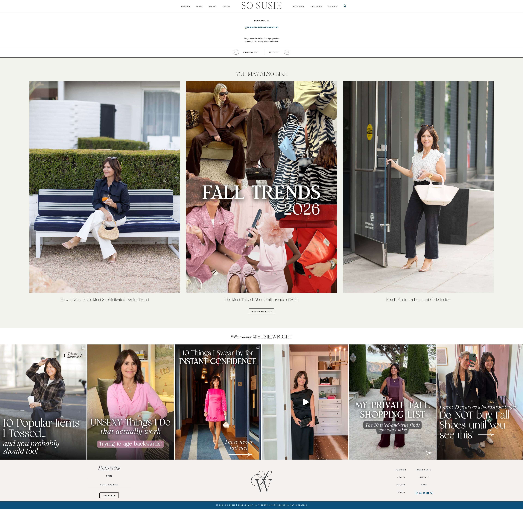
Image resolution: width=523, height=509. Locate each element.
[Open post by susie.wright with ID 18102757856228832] (392, 402)
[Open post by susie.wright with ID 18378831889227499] (218, 402)
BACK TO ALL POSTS (261, 311)
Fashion (185, 7)
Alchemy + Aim (266, 505)
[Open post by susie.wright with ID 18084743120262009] (130, 402)
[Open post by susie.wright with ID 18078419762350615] (480, 402)
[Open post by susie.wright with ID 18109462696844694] (43, 402)
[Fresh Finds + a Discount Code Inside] (418, 187)
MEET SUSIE (299, 7)
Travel (226, 7)
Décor (199, 7)
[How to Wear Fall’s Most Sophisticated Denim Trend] (104, 187)
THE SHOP (333, 7)
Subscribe (109, 495)
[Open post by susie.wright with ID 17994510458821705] (305, 402)
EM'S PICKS (316, 7)
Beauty (213, 7)
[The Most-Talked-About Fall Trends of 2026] (261, 187)
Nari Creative (298, 505)
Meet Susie (424, 471)
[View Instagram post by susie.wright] (83, 347)
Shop (424, 485)
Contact (424, 478)
